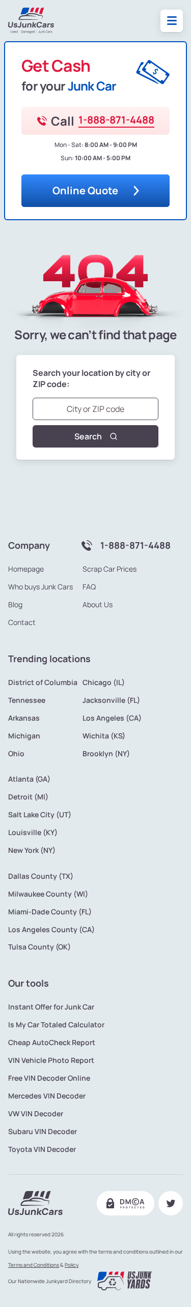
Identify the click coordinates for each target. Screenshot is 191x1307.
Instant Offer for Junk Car (51, 1007)
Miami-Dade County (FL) (50, 911)
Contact (22, 622)
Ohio (16, 753)
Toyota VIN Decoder (42, 1149)
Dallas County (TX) (40, 876)
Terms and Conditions (33, 1264)
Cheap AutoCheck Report (51, 1042)
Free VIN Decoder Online (49, 1078)
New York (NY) (32, 850)
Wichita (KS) (104, 735)
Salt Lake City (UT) (39, 814)
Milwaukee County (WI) (48, 894)
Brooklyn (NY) (106, 753)
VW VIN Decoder (35, 1113)
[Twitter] (170, 1203)
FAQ (89, 586)
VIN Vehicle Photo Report (51, 1060)
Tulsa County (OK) (39, 947)
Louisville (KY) (33, 832)
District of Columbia (42, 682)
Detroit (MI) (28, 796)
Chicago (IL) (104, 682)
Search (88, 436)
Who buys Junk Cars (40, 586)
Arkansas (24, 718)
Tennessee (26, 700)
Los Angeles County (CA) (51, 929)
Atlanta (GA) (29, 779)
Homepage (26, 569)
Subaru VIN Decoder (42, 1131)
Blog (15, 604)
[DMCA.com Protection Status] (125, 1203)
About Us (98, 604)
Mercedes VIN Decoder (47, 1096)
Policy (71, 1264)
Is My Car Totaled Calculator (56, 1024)
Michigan (24, 735)
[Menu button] (172, 20)
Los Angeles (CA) (112, 718)
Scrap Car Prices (110, 569)
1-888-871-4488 (116, 120)
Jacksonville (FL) (111, 700)
